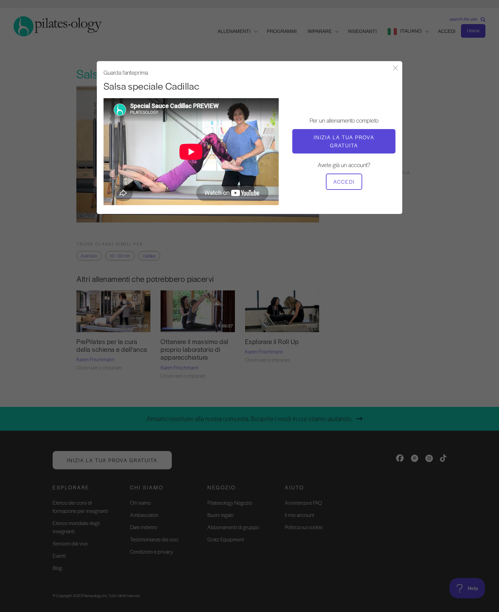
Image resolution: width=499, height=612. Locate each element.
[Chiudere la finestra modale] (395, 68)
